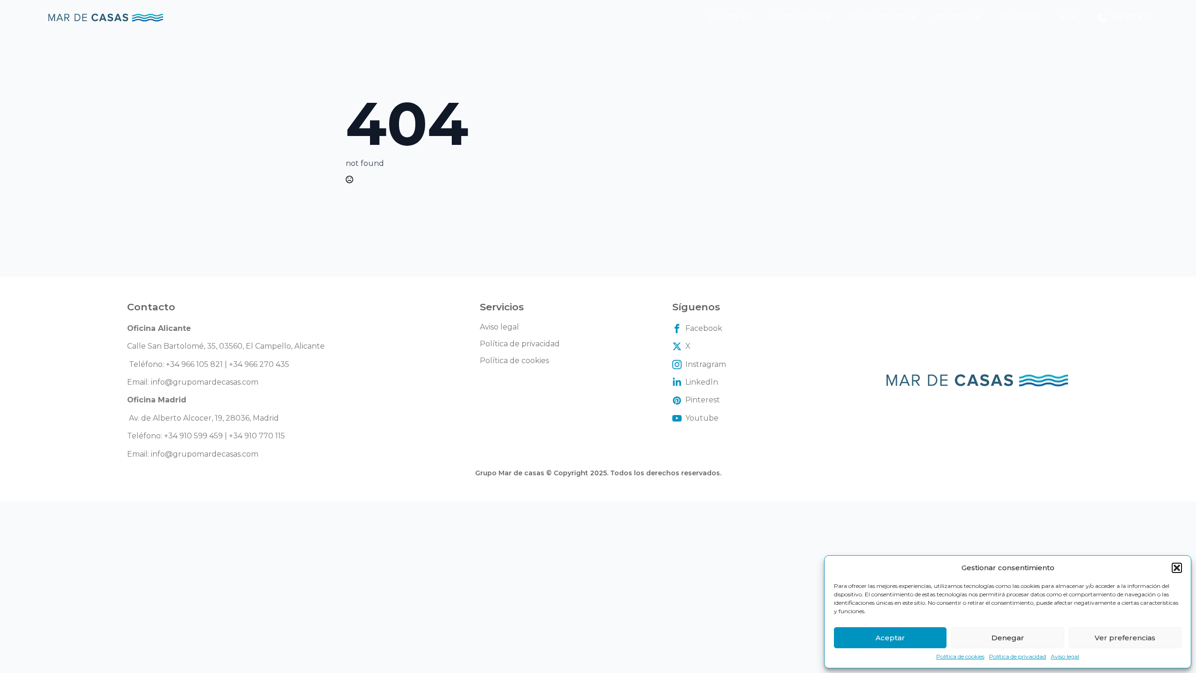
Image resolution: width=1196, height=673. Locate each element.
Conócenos (958, 17)
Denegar (1007, 637)
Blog (1069, 17)
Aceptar (890, 637)
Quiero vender (799, 17)
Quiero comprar (882, 17)
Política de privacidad (1017, 656)
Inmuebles (729, 17)
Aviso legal (1065, 656)
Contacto (1020, 17)
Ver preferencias (1125, 637)
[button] (1177, 568)
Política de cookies (960, 656)
